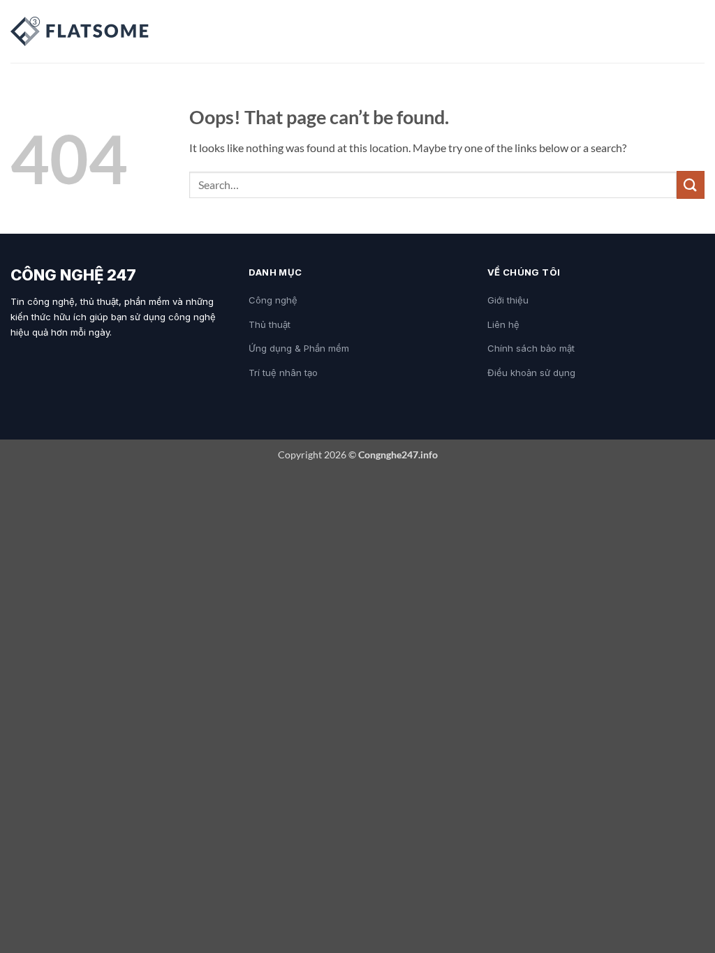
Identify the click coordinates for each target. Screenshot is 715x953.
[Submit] (691, 184)
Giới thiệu (508, 300)
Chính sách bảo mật (531, 348)
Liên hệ (503, 324)
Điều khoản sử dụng (531, 372)
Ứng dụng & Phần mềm (299, 348)
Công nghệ (273, 300)
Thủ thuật (269, 324)
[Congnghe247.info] (80, 31)
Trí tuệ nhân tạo (283, 372)
